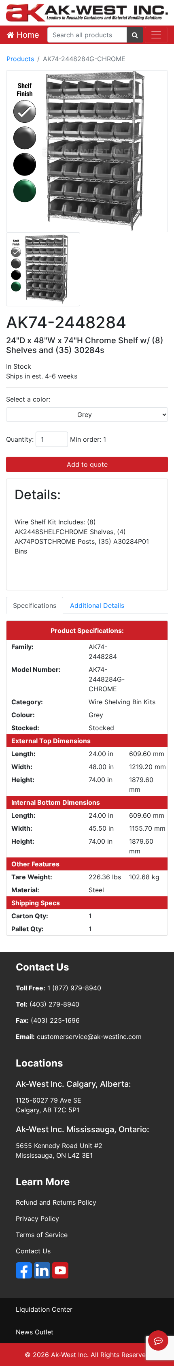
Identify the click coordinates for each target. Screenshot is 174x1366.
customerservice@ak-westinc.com (89, 1037)
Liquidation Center (44, 1309)
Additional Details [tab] (97, 605)
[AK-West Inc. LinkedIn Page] (42, 1270)
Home (26, 35)
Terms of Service (42, 1235)
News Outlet (34, 1332)
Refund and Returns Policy (56, 1202)
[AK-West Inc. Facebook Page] (24, 1270)
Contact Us (33, 1251)
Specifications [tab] (34, 605)
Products (20, 59)
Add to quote (87, 464)
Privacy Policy (37, 1218)
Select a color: (28, 399)
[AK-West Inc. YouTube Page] (60, 1270)
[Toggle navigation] (156, 35)
